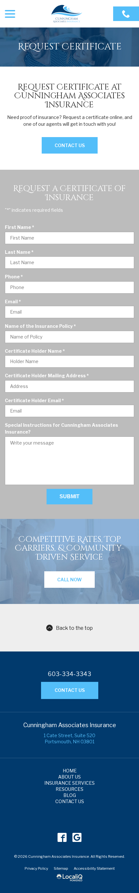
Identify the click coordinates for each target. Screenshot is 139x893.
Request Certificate (70, 47)
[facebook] (62, 838)
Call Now (69, 579)
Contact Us (70, 145)
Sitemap (61, 868)
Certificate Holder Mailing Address (48, 375)
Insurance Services (69, 783)
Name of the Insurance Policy (42, 326)
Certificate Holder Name (36, 351)
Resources (69, 789)
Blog (69, 795)
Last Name (21, 252)
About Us (69, 777)
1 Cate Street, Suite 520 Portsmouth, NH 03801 (69, 738)
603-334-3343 (69, 674)
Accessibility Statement (94, 868)
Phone (15, 277)
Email (14, 301)
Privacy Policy (36, 868)
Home (70, 770)
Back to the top (74, 628)
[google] (77, 838)
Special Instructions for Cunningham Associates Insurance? (61, 428)
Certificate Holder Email (36, 400)
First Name (21, 227)
